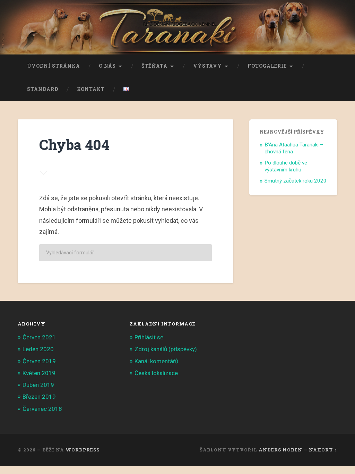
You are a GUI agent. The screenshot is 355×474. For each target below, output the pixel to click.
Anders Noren (280, 449)
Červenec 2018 (42, 408)
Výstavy (207, 66)
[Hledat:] (125, 252)
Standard (42, 89)
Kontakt (91, 89)
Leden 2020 (38, 349)
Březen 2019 (39, 396)
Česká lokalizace (156, 373)
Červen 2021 (39, 337)
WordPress (82, 449)
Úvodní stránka (53, 66)
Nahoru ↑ (323, 449)
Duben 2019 (38, 384)
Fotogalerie (267, 66)
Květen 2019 (39, 373)
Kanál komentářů (156, 361)
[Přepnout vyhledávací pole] (325, 89)
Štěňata (154, 66)
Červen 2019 (39, 361)
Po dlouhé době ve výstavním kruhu (286, 166)
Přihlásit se (149, 337)
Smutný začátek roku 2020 (296, 181)
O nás (107, 66)
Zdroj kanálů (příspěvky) (166, 349)
